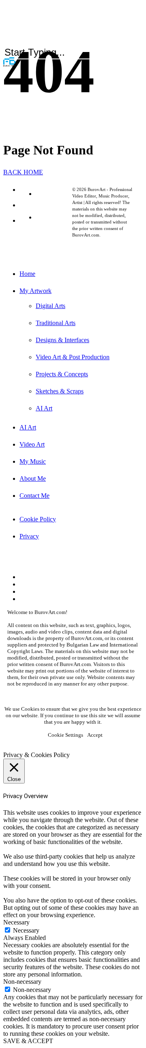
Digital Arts (50, 305)
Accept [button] (95, 735)
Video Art (32, 444)
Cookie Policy (54, 193)
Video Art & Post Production (73, 357)
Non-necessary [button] (22, 981)
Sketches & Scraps (60, 391)
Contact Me (34, 495)
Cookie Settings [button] (65, 735)
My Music (32, 461)
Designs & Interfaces (62, 339)
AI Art (44, 408)
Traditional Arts (55, 322)
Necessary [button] (16, 922)
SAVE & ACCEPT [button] (28, 1040)
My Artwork (35, 290)
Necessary (26, 930)
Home (27, 273)
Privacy (45, 217)
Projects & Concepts (62, 374)
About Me (32, 478)
